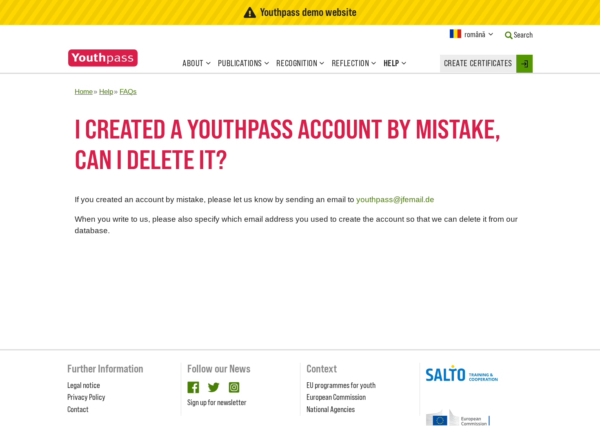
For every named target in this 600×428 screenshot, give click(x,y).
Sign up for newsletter (217, 402)
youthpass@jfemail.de (395, 199)
